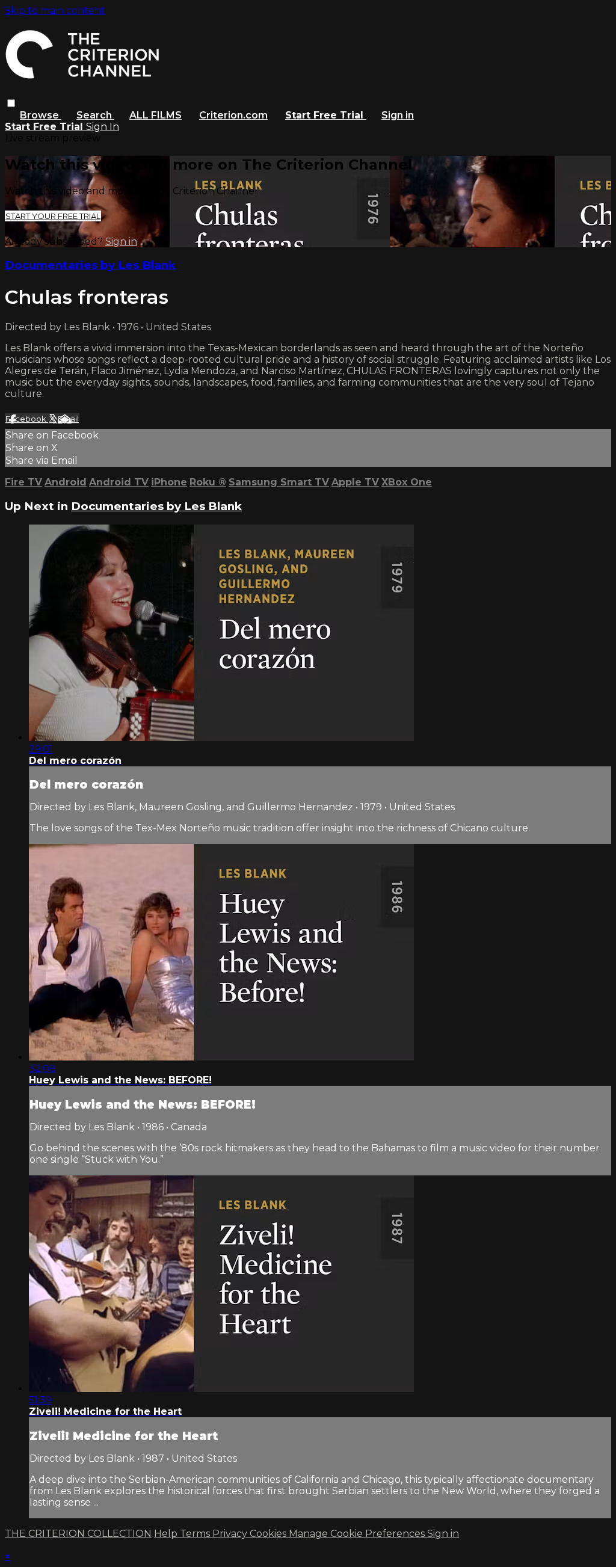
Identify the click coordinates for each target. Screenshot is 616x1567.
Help (167, 1533)
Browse (40, 115)
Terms (196, 1533)
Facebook (26, 418)
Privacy (231, 1533)
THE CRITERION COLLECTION (78, 1533)
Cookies (269, 1533)
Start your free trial (52, 216)
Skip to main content (55, 10)
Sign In (102, 126)
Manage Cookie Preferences (358, 1533)
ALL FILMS (155, 115)
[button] (11, 103)
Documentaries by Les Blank (90, 265)
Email (68, 418)
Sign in (397, 115)
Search (95, 115)
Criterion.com (233, 115)
